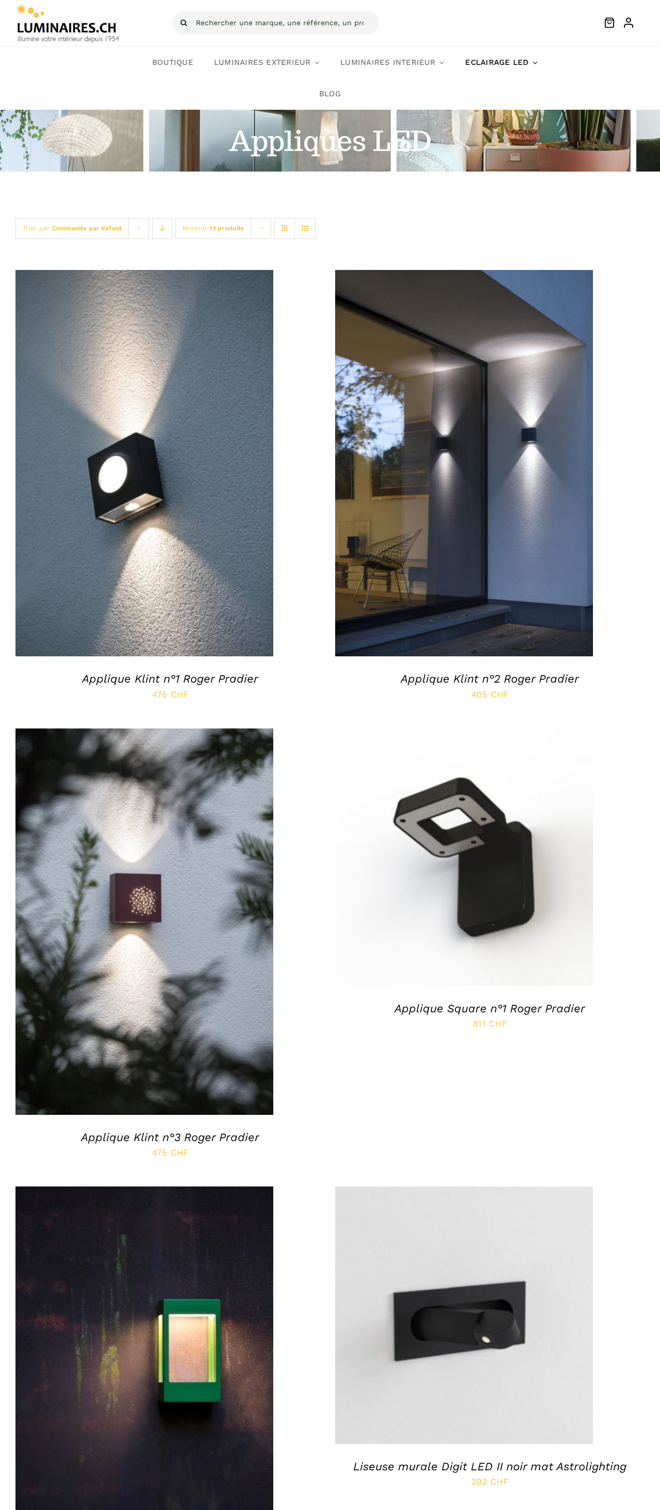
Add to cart (441, 1317)
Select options (121, 465)
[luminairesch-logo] (68, 7)
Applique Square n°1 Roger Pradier (489, 1008)
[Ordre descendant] (162, 228)
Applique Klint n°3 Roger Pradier (170, 1137)
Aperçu (183, 465)
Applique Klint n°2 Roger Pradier (490, 678)
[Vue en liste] (305, 228)
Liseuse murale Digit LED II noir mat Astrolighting (489, 1466)
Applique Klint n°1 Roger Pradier (170, 678)
